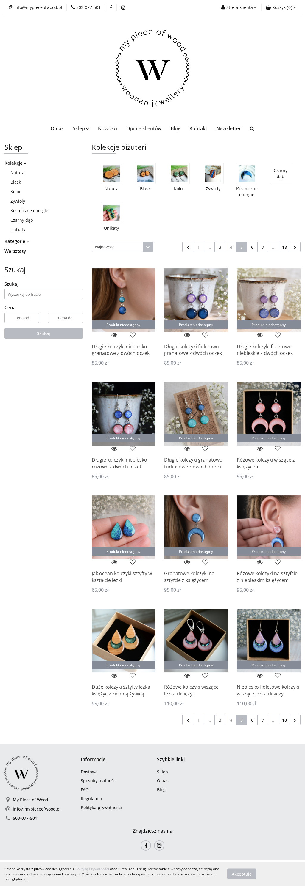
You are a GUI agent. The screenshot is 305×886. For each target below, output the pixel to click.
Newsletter (228, 128)
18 (284, 247)
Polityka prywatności (101, 807)
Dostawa (89, 772)
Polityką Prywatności (92, 868)
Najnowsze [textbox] (104, 246)
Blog (175, 128)
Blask (15, 182)
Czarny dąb (21, 220)
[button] (281, 7)
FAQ (85, 789)
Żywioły (17, 201)
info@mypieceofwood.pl (37, 809)
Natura (17, 172)
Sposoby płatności (99, 780)
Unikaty (17, 229)
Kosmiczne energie (29, 210)
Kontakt (198, 128)
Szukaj (43, 333)
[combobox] (122, 247)
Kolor (15, 191)
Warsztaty (15, 251)
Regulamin (91, 798)
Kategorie (15, 241)
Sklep (162, 772)
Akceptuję (242, 874)
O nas (57, 128)
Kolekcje (14, 163)
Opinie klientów (144, 128)
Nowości (107, 128)
